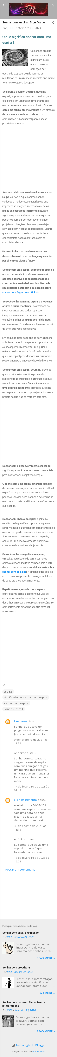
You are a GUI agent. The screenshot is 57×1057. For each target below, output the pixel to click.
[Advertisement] (28, 155)
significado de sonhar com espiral (26, 697)
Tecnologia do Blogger (30, 1045)
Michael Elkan (38, 1051)
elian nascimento (25, 800)
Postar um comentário (20, 869)
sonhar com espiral (16, 703)
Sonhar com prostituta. (16, 967)
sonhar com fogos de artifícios (20, 292)
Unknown (20, 721)
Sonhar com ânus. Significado (20, 932)
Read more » (46, 958)
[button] (53, 23)
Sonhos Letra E (14, 709)
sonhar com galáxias (14, 571)
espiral (8, 691)
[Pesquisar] (53, 5)
